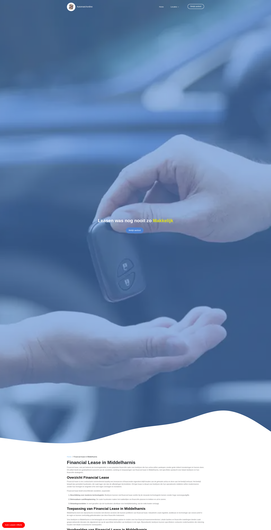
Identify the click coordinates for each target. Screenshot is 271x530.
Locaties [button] (174, 7)
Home (161, 7)
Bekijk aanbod (195, 6)
